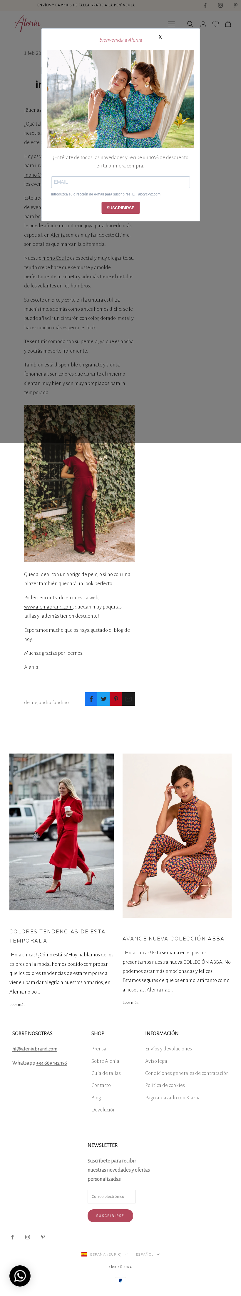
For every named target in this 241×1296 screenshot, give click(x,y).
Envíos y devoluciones (168, 1049)
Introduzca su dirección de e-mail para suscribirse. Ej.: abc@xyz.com (105, 194)
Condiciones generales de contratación (187, 1073)
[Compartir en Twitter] (104, 699)
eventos (15, 919)
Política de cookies (165, 1085)
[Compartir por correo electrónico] (128, 699)
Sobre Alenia (105, 1061)
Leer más (17, 1004)
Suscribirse (110, 1215)
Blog (96, 1098)
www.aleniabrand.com (48, 607)
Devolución (103, 1110)
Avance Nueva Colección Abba (174, 938)
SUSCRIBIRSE (120, 207)
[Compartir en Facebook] (91, 699)
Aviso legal (157, 1061)
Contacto (101, 1085)
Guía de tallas (106, 1073)
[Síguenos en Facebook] (12, 1237)
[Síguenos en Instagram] (28, 1237)
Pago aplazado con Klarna (173, 1098)
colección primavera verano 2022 (146, 926)
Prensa (98, 1049)
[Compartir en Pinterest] (116, 699)
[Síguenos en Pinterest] (43, 1237)
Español (145, 1254)
